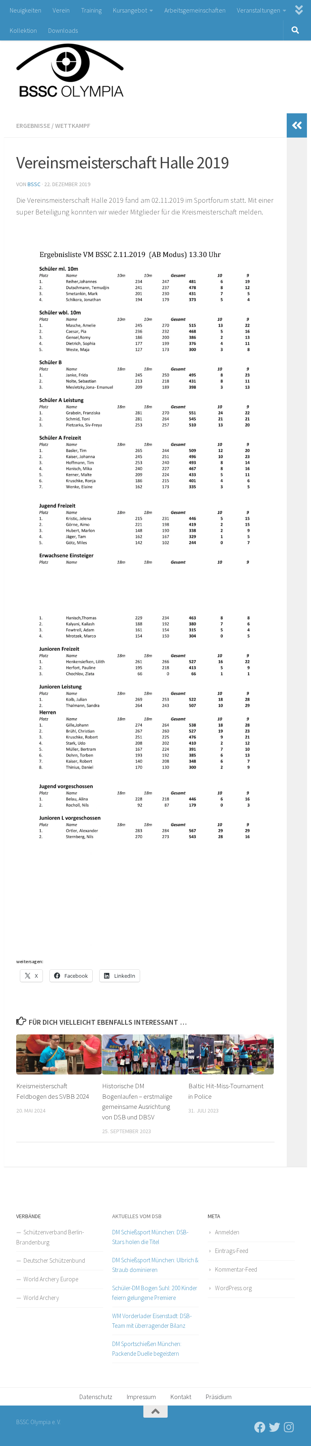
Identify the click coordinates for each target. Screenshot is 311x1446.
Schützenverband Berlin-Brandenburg (50, 1237)
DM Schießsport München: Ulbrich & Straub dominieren (155, 1265)
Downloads (63, 30)
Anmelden (227, 1232)
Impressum (141, 1397)
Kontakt (180, 1397)
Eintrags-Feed (231, 1251)
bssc (34, 184)
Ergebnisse (33, 125)
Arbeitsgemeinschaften (195, 10)
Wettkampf (72, 125)
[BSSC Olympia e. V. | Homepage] (89, 66)
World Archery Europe (50, 1279)
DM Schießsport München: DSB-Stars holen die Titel (150, 1237)
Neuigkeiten (25, 10)
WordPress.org (233, 1288)
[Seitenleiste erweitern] (297, 125)
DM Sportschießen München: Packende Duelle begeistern (146, 1348)
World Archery (41, 1298)
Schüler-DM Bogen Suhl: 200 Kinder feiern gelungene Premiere (154, 1293)
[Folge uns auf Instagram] (289, 1427)
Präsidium (219, 1397)
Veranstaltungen (258, 10)
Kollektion (23, 30)
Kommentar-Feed (236, 1269)
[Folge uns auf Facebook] (260, 1427)
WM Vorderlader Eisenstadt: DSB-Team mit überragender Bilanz (152, 1320)
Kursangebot (130, 10)
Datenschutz (95, 1397)
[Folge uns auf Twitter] (274, 1427)
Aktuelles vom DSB (137, 1216)
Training (91, 10)
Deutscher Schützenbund (54, 1260)
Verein (61, 10)
